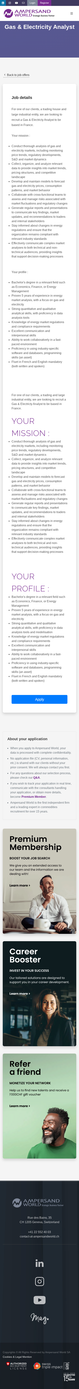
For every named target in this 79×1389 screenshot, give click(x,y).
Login (32, 2)
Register (44, 2)
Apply (39, 699)
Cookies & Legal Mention (17, 1356)
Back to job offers (17, 75)
